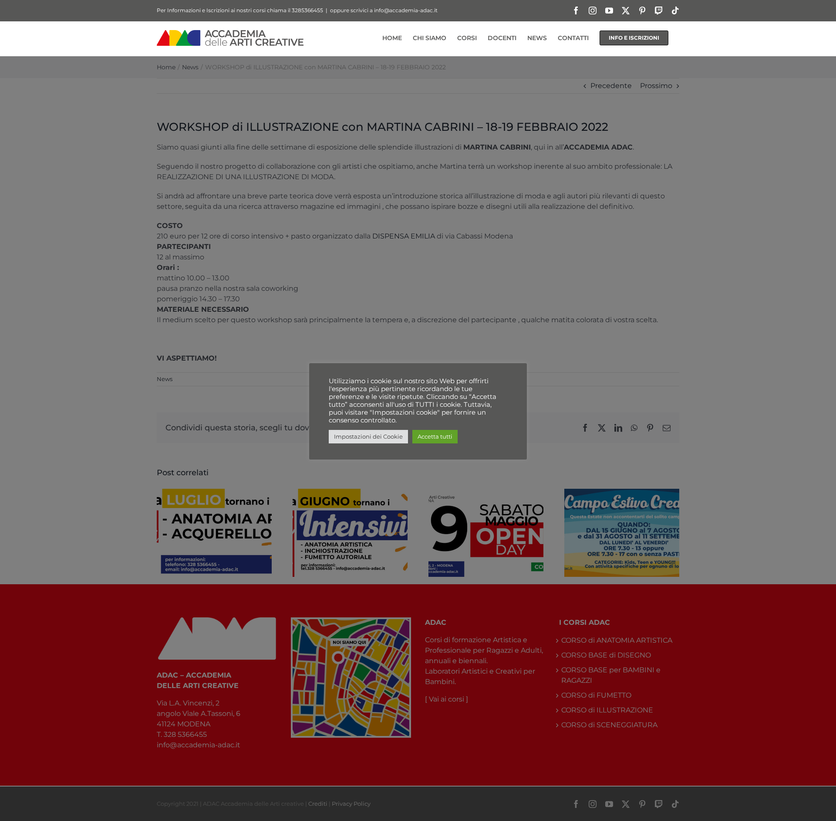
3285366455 (307, 10)
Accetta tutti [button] (435, 436)
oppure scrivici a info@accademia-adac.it (384, 10)
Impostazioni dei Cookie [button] (368, 436)
